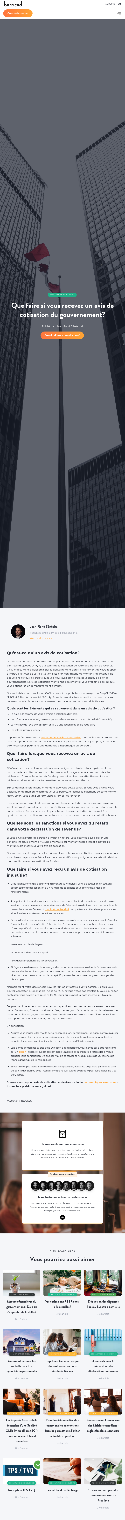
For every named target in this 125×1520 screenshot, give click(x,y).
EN (119, 3)
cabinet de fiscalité (57, 909)
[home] (13, 4)
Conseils (110, 3)
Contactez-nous (17, 13)
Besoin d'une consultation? (62, 335)
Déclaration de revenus (62, 295)
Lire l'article (21, 1319)
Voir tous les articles (41, 638)
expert (22, 1051)
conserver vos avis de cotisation (61, 737)
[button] (119, 13)
